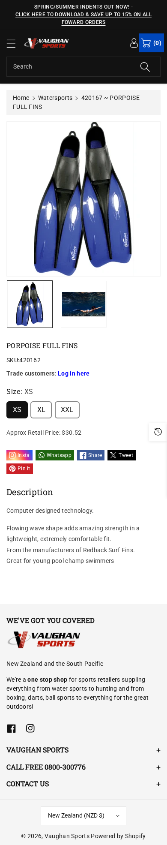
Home (21, 97)
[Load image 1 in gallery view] (29, 304)
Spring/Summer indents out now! (81, 7)
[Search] (145, 66)
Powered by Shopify (118, 836)
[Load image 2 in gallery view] (84, 304)
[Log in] (134, 42)
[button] (15, 43)
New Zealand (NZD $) (76, 815)
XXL (67, 410)
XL (41, 410)
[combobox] (83, 66)
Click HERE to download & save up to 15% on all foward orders (83, 18)
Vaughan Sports (67, 836)
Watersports (55, 97)
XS (17, 410)
